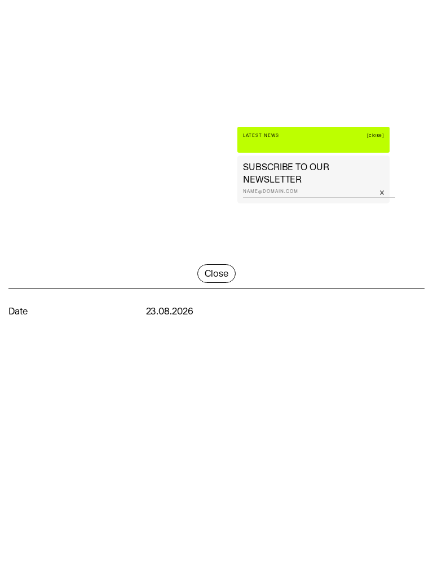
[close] (376, 135)
